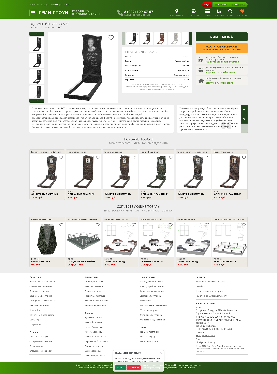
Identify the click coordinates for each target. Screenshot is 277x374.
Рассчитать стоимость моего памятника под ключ (222, 48)
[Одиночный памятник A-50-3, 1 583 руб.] (174, 38)
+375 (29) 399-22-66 (205, 335)
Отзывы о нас (238, 4)
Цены (143, 327)
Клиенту (200, 276)
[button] (36, 34)
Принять (120, 367)
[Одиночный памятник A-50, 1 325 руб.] (133, 38)
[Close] (161, 353)
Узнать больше (154, 361)
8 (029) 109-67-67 (138, 12)
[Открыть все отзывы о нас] (244, 118)
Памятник (34, 4)
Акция (207, 4)
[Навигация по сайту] (32, 12)
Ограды (34, 332)
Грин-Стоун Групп (214, 346)
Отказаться (133, 367)
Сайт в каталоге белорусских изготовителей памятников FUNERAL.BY (220, 349)
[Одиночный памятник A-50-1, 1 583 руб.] (146, 38)
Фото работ (221, 4)
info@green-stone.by (205, 342)
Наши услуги (148, 276)
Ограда (44, 4)
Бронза (67, 4)
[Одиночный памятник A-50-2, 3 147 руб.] (160, 38)
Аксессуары (56, 4)
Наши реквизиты (205, 303)
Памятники (36, 276)
